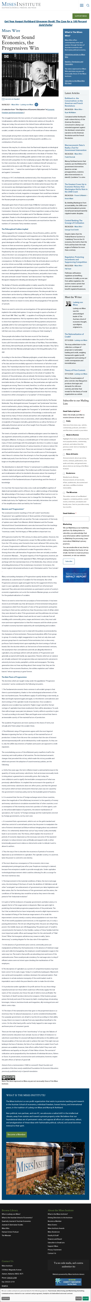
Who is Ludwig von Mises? (11, 1214)
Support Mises (81, 16)
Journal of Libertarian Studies (12, 1225)
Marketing (67, 524)
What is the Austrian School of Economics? (17, 1218)
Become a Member (17, 1135)
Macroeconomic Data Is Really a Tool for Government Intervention (75, 147)
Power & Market (80, 195)
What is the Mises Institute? (58, 1214)
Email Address (69, 513)
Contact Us (52, 1253)
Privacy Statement (55, 1250)
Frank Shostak (70, 157)
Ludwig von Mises (26, 105)
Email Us (5, 1286)
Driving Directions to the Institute (60, 1218)
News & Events (72, 454)
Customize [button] (5, 1298)
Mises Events (52, 1225)
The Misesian (71, 492)
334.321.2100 (12, 1278)
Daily (68, 421)
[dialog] (45, 1295)
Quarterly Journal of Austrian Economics (16, 1221)
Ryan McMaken (70, 113)
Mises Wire (11, 31)
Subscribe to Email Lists (56, 1243)
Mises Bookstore (54, 1232)
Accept (85, 1298)
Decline (78, 1298)
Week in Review (72, 435)
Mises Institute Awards (56, 1228)
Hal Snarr (68, 269)
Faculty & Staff (53, 1235)
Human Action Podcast (10, 1232)
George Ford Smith (72, 230)
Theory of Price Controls (75, 370)
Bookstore (70, 473)
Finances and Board (55, 1239)
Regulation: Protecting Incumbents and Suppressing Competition (76, 259)
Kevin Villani (69, 199)
